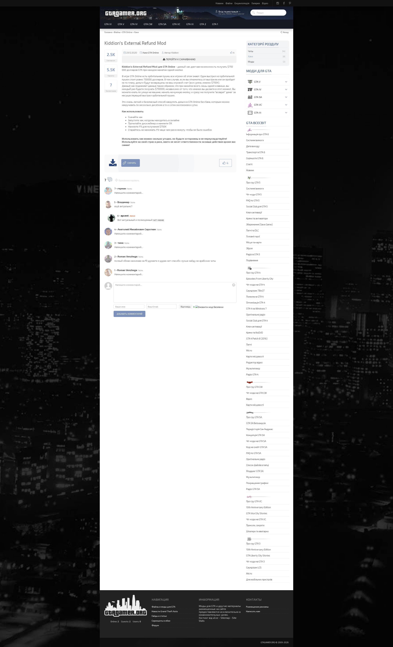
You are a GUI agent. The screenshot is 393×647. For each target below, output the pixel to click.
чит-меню (158, 219)
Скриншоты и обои (161, 620)
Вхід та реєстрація (228, 11)
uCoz (215, 617)
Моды (251, 61)
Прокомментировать (129, 180)
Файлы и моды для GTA (163, 606)
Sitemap (225, 617)
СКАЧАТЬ (131, 163)
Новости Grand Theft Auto (165, 611)
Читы (250, 51)
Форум (155, 625)
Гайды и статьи (159, 616)
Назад (286, 32)
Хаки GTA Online (151, 52)
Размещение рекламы (257, 606)
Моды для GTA (207, 605)
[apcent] (111, 217)
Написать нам (253, 611)
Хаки (250, 56)
